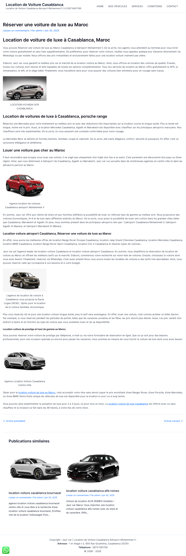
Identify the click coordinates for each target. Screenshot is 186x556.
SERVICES (137, 6)
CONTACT (172, 6)
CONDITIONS (154, 6)
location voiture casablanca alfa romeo (92, 491)
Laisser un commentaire (16, 30)
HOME (100, 6)
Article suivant (173, 421)
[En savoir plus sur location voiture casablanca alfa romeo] (93, 467)
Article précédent (14, 421)
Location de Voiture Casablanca (34, 4)
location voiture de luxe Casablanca (128, 403)
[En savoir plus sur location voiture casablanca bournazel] (35, 468)
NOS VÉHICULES (117, 6)
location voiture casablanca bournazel (35, 493)
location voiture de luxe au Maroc (36, 392)
